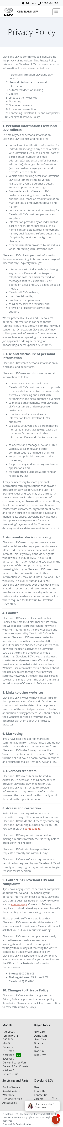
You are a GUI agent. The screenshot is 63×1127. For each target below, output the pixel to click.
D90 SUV (7, 1039)
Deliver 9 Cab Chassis (15, 1066)
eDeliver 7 (8, 1058)
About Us (39, 1091)
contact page (32, 828)
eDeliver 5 (8, 1055)
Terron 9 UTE (10, 1035)
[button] (56, 11)
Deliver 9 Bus (10, 1074)
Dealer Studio (23, 1124)
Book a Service (11, 1087)
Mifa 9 (6, 1043)
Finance (38, 1043)
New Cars (39, 1032)
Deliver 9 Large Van (14, 1062)
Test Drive (40, 1055)
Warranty (8, 1095)
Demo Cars (40, 1035)
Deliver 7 (7, 1047)
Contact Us (40, 1095)
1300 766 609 (50, 3)
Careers (38, 1099)
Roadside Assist (11, 1091)
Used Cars (40, 1039)
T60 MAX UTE (10, 1032)
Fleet (37, 1047)
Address (31, 3)
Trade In (39, 1051)
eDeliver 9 (8, 1070)
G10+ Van (8, 1051)
